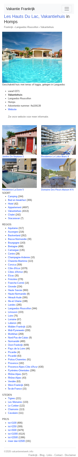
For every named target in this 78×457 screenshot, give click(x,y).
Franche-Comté (16, 282)
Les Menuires (15, 402)
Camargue (13, 250)
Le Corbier (13, 405)
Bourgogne (13, 242)
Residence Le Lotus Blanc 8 (55, 156)
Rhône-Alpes (14, 377)
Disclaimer (70, 455)
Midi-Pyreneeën (16, 330)
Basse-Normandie (17, 239)
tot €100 (12, 422)
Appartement (14, 207)
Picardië (12, 355)
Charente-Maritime (17, 261)
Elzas (11, 275)
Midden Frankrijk (16, 326)
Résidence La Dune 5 (13, 189)
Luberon (12, 323)
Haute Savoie (15, 290)
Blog (42, 455)
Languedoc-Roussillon (26, 27)
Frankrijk (8, 27)
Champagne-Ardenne (19, 257)
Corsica (12, 264)
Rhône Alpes (14, 374)
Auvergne (13, 231)
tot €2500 (13, 437)
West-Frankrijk (15, 385)
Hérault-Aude (15, 297)
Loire (10, 315)
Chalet (11, 214)
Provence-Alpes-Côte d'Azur (23, 366)
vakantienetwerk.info (22, 451)
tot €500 (12, 430)
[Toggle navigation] (67, 8)
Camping (12, 196)
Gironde (12, 286)
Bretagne (12, 246)
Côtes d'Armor (15, 272)
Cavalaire (13, 413)
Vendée (12, 381)
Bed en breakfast (17, 200)
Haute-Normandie (17, 293)
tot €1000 (13, 433)
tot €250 (12, 426)
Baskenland (14, 235)
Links (49, 455)
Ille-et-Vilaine (15, 301)
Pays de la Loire (16, 348)
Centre (11, 253)
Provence (13, 363)
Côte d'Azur (14, 268)
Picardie (12, 352)
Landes (12, 304)
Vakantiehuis (47, 27)
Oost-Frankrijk (15, 345)
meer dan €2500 (16, 441)
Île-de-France (15, 388)
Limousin (12, 312)
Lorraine (12, 319)
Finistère (12, 279)
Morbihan (13, 334)
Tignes (11, 398)
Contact (58, 455)
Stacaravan (14, 218)
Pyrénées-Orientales (18, 370)
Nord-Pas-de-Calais (18, 337)
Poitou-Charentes (17, 359)
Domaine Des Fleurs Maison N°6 (57, 189)
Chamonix (13, 409)
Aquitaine (13, 228)
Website (12, 109)
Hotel (10, 203)
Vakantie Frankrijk (20, 9)
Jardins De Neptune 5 (13, 156)
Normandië (13, 341)
